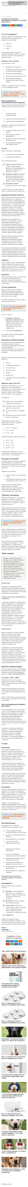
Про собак (5, 2)
